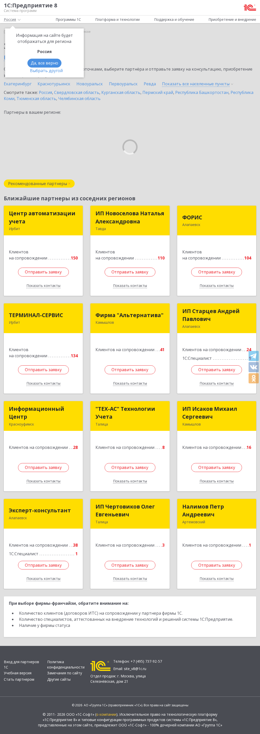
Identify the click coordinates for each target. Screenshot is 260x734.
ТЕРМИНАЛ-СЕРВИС (36, 315)
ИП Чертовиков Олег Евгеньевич (125, 510)
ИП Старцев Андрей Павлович (211, 315)
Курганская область (120, 92)
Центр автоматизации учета (42, 217)
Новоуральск (89, 84)
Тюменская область (36, 98)
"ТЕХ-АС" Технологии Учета (125, 412)
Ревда (150, 84)
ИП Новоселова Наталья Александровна (129, 217)
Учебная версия (17, 673)
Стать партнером (19, 679)
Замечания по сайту (64, 673)
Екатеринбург (17, 84)
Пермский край (157, 92)
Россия (45, 92)
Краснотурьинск (54, 84)
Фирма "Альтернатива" (129, 315)
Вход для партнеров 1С (21, 664)
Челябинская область (79, 98)
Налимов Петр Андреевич (203, 510)
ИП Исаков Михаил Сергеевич (209, 412)
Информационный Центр (36, 412)
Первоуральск (123, 84)
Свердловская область (76, 92)
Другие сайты (59, 679)
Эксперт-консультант (40, 510)
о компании (106, 714)
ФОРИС (192, 217)
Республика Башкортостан (202, 92)
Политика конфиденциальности (66, 664)
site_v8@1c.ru (135, 668)
